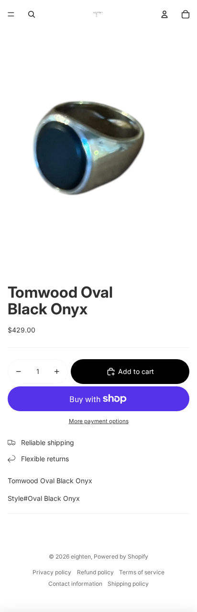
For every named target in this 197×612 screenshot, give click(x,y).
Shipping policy (128, 583)
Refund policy (95, 572)
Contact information (75, 583)
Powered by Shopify (121, 556)
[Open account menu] (164, 14)
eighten (81, 556)
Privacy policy (52, 572)
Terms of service (141, 572)
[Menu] (11, 14)
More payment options (99, 421)
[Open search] (31, 14)
